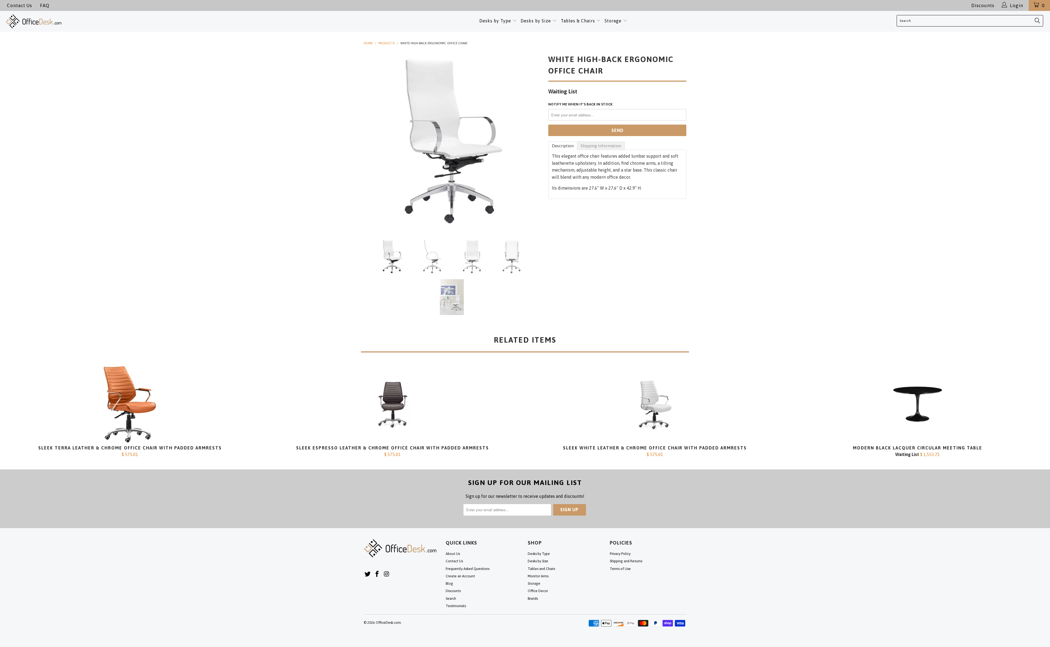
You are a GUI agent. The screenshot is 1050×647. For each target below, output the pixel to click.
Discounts (982, 5)
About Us (453, 554)
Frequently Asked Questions (467, 569)
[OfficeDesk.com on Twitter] (368, 574)
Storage (613, 20)
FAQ (44, 5)
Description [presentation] (563, 145)
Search (451, 598)
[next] (533, 141)
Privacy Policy (620, 554)
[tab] (562, 146)
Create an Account (460, 576)
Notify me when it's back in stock (580, 104)
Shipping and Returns (626, 561)
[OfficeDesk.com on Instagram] (387, 574)
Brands (533, 598)
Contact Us (19, 5)
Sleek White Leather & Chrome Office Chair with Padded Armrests (655, 404)
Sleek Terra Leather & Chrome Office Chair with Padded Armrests (130, 404)
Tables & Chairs (578, 20)
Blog (449, 583)
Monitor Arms (538, 576)
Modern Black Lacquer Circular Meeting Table (917, 404)
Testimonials (456, 606)
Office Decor (538, 591)
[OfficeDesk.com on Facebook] (377, 574)
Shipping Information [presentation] (601, 145)
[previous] (373, 141)
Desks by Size (536, 20)
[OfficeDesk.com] (107, 21)
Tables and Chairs (541, 569)
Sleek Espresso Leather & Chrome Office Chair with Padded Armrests (392, 404)
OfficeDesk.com (388, 622)
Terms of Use (620, 569)
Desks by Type (495, 20)
